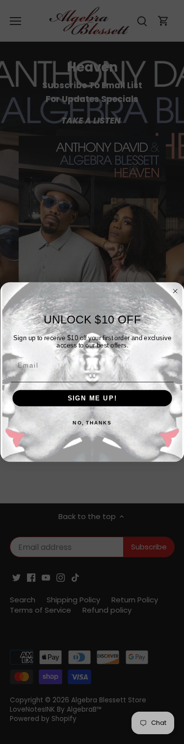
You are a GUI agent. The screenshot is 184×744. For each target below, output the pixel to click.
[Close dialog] (175, 291)
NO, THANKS (92, 423)
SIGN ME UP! (92, 398)
